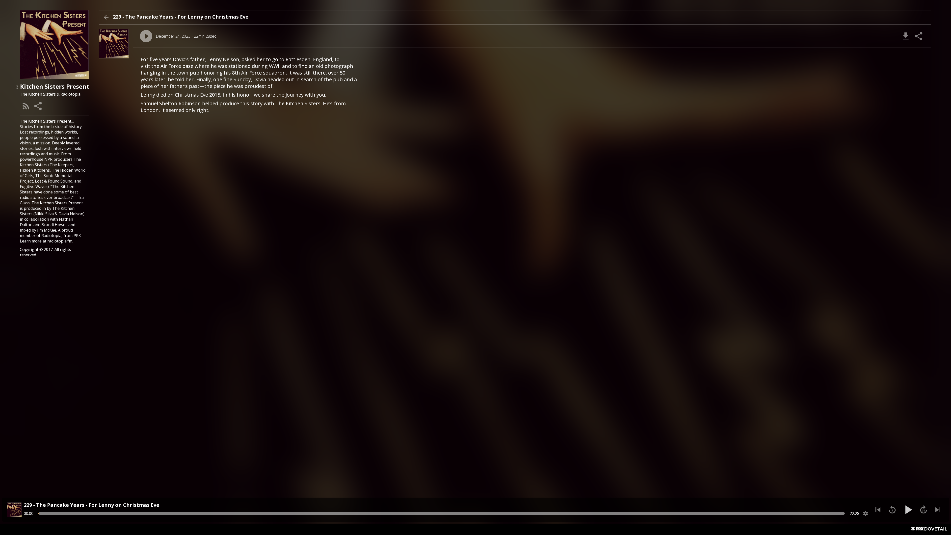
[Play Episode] (146, 36)
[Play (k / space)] (907, 509)
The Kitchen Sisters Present (57, 203)
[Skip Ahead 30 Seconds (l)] (923, 510)
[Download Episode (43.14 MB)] (905, 36)
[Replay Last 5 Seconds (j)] (892, 510)
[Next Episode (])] (938, 510)
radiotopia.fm (59, 241)
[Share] (38, 106)
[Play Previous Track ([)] (878, 510)
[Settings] (865, 513)
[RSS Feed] (26, 106)
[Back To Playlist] (106, 17)
